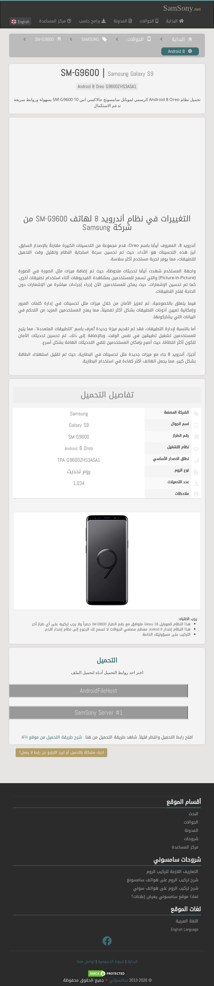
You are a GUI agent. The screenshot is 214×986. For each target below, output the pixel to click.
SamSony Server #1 (99, 713)
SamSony (182, 8)
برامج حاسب (90, 21)
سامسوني (118, 980)
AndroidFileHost (98, 691)
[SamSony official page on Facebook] (107, 941)
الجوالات (148, 21)
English (22, 22)
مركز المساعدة (53, 21)
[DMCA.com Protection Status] (107, 974)
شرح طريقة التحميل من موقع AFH (51, 737)
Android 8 (178, 51)
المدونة (121, 21)
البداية (170, 21)
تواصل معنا (85, 961)
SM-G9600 (46, 39)
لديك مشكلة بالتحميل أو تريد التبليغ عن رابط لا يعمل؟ (61, 752)
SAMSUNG (91, 39)
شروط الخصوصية (111, 961)
